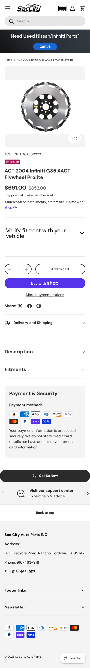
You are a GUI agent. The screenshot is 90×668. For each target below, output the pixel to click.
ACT (8, 154)
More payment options (45, 294)
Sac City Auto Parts (28, 657)
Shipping (11, 195)
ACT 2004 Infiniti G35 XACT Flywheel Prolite (45, 60)
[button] (62, 8)
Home (8, 60)
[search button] (9, 21)
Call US (45, 47)
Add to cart (60, 269)
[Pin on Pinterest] (38, 306)
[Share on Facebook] (29, 306)
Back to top (45, 513)
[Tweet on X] (20, 306)
